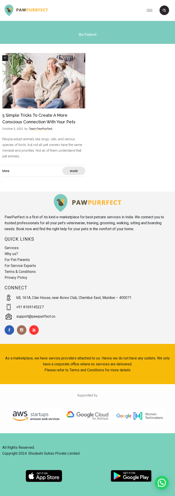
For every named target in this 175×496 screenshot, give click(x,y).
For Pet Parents (17, 260)
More (5, 171)
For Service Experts (20, 266)
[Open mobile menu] (151, 10)
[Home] (26, 15)
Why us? (11, 254)
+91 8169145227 (30, 307)
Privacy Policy (16, 277)
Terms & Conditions (20, 271)
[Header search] (164, 10)
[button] (162, 483)
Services (12, 248)
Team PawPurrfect (40, 128)
